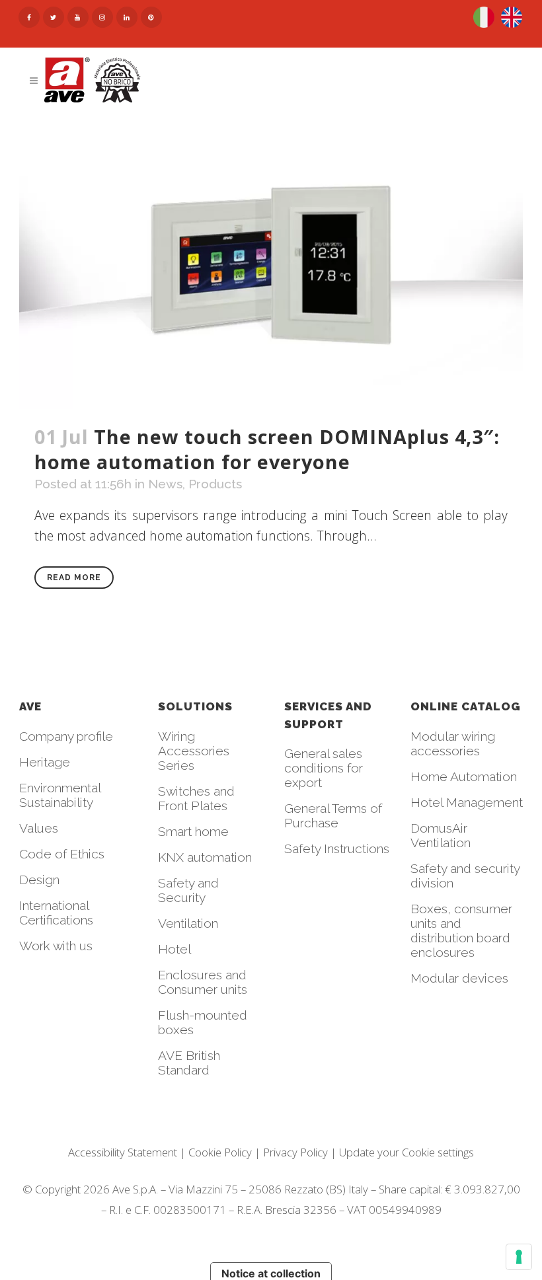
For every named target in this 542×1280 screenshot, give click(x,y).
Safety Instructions (336, 848)
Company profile (66, 736)
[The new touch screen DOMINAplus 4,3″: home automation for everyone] (271, 261)
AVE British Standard (189, 1062)
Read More (74, 577)
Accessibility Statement (122, 1152)
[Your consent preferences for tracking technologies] (518, 1256)
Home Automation (463, 776)
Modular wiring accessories (452, 743)
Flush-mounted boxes (202, 1022)
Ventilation (188, 923)
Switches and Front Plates (196, 798)
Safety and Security (188, 890)
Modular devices (459, 978)
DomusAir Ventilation (440, 835)
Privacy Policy (295, 1152)
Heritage (44, 762)
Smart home (193, 831)
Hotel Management (466, 802)
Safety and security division (465, 875)
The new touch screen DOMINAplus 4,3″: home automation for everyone (267, 449)
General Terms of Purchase (333, 815)
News (165, 483)
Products (215, 483)
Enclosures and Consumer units (202, 982)
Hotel (174, 949)
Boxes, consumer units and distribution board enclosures (461, 930)
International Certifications (56, 912)
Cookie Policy (220, 1152)
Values (38, 828)
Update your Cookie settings (406, 1152)
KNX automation (205, 857)
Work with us (56, 945)
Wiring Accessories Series (193, 750)
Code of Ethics (61, 854)
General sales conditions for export (323, 768)
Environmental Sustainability (59, 794)
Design (39, 879)
